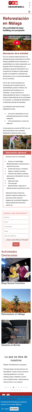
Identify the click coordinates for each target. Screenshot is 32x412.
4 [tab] (13, 387)
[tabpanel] (16, 373)
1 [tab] (5, 387)
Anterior (5, 142)
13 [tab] (20, 390)
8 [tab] (24, 387)
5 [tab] (16, 387)
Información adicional (16, 152)
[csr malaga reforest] (17, 142)
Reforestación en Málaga (13, 314)
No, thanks (14, 408)
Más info (18, 404)
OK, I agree (5, 409)
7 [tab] (21, 387)
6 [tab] (19, 387)
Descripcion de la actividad (15, 53)
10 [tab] (12, 390)
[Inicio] (16, 3)
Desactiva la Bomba (10, 344)
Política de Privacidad (22, 240)
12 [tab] (17, 390)
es (29, 5)
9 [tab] (27, 387)
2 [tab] (8, 387)
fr (29, 7)
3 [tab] (11, 387)
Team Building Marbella (16, 7)
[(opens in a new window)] (3, 395)
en (29, 2)
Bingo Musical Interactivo (13, 283)
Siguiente (29, 142)
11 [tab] (15, 390)
